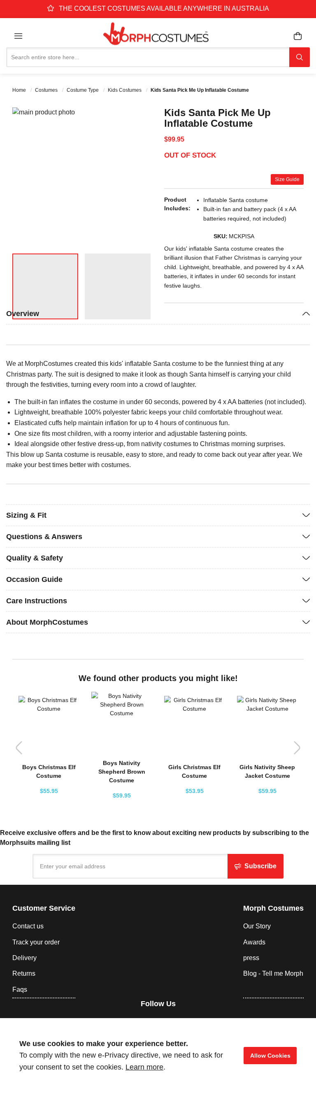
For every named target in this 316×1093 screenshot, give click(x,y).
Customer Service (43, 908)
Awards (254, 942)
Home (19, 90)
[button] (135, 177)
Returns (23, 973)
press (251, 957)
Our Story (257, 926)
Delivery (24, 957)
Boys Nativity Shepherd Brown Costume (121, 772)
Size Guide (287, 179)
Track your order (36, 942)
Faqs (19, 989)
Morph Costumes (273, 908)
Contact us (28, 926)
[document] (158, 1055)
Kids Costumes (125, 90)
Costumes (47, 90)
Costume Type (83, 90)
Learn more (144, 1067)
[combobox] (147, 57)
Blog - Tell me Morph (273, 973)
